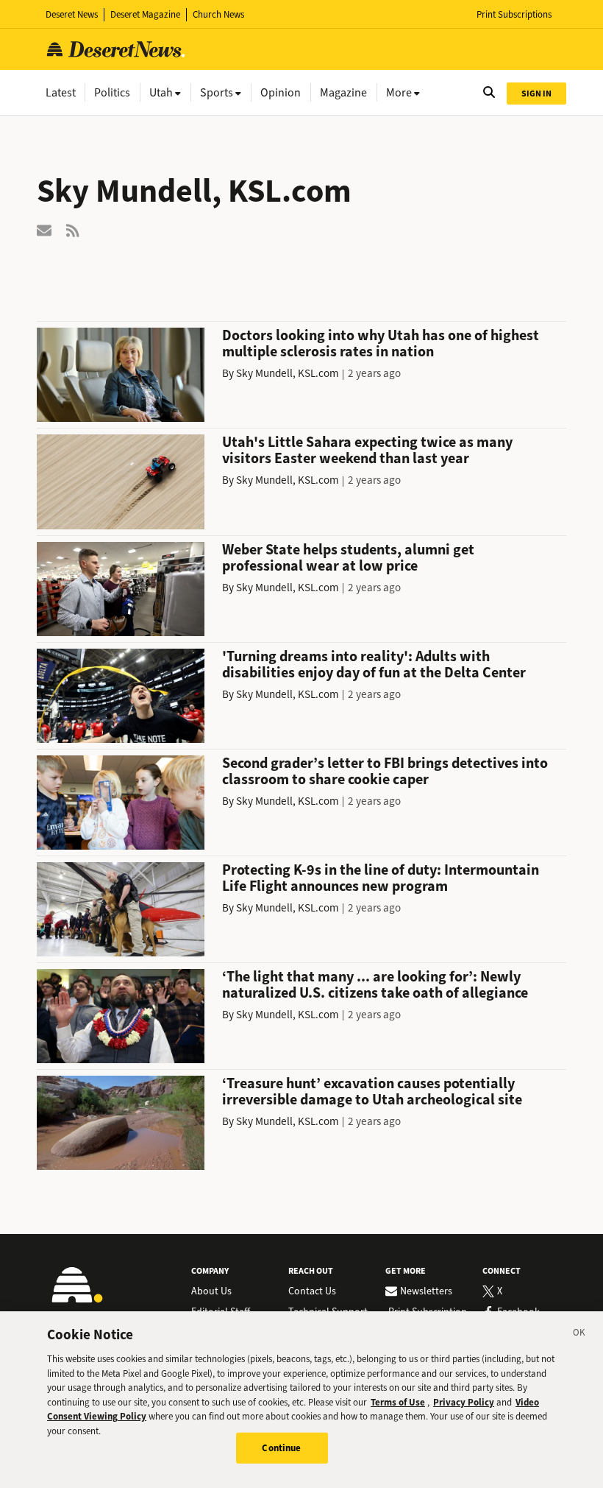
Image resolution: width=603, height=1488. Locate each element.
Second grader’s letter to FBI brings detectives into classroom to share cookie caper (385, 771)
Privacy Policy (463, 1402)
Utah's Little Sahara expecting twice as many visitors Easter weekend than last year (367, 450)
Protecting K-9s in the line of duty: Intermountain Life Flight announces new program (380, 878)
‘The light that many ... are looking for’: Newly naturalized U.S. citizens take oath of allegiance (375, 985)
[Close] (579, 1335)
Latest (61, 92)
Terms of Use (398, 1402)
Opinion (280, 92)
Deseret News (72, 14)
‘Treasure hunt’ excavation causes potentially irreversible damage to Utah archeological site (372, 1091)
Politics (112, 92)
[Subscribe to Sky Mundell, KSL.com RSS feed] (73, 229)
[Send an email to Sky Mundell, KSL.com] (44, 229)
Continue (281, 1448)
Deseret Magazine (145, 14)
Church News (218, 14)
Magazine (343, 92)
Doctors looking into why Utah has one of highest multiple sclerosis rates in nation (380, 343)
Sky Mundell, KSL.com (287, 373)
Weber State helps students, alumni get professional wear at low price (348, 558)
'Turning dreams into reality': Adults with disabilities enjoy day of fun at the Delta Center (374, 664)
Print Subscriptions (514, 14)
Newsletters (426, 1291)
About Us (211, 1291)
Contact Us (312, 1291)
